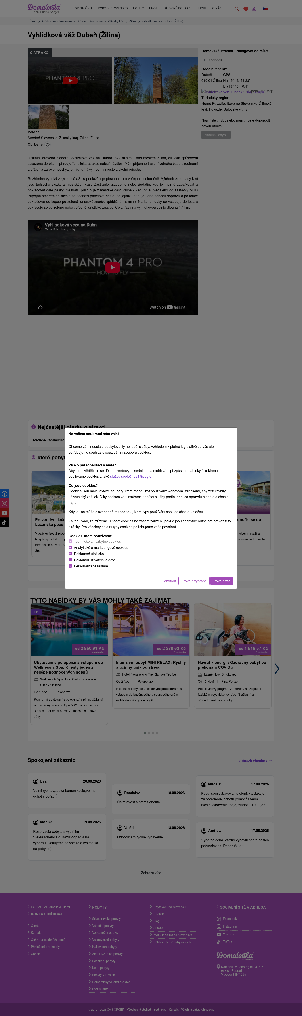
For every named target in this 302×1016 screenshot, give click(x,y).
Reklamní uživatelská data (94, 559)
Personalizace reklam (91, 566)
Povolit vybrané (194, 580)
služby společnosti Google (130, 476)
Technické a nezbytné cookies (97, 541)
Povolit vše (222, 580)
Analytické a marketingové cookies (101, 547)
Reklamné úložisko (89, 553)
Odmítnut (169, 580)
